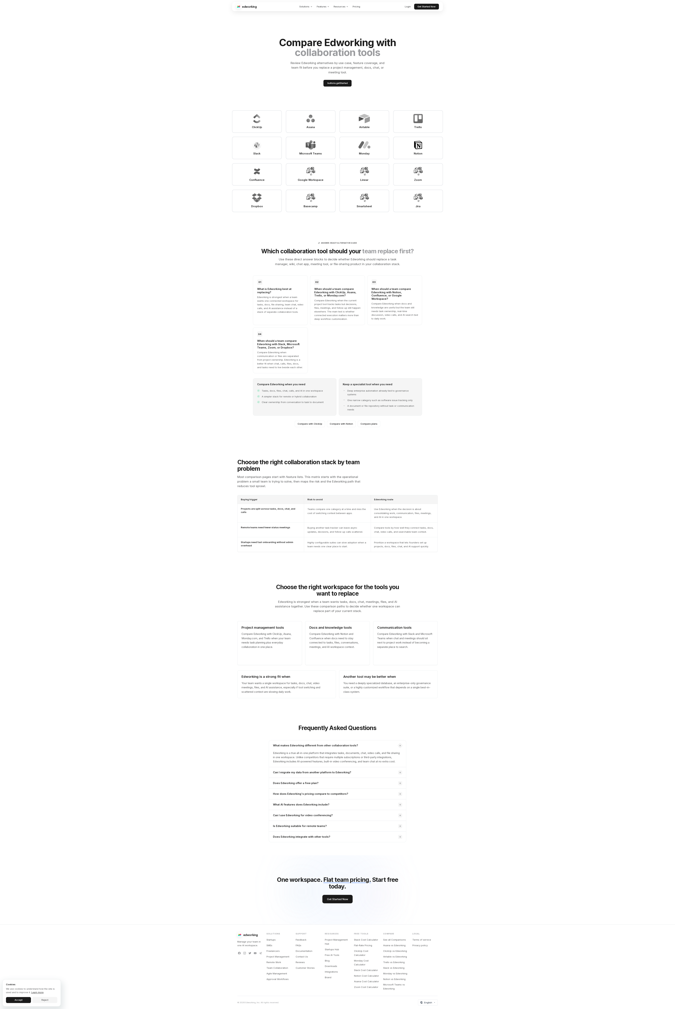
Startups (271, 939)
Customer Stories (305, 967)
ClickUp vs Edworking (395, 951)
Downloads (331, 966)
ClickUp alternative (253, 654)
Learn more (37, 992)
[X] (250, 953)
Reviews (300, 962)
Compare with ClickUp (310, 423)
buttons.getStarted (337, 83)
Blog (327, 960)
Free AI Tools (332, 955)
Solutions (304, 6)
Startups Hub (332, 949)
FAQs (298, 945)
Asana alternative (276, 654)
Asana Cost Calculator (366, 981)
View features (317, 659)
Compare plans (369, 423)
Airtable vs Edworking (395, 956)
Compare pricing (386, 659)
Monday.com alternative (256, 659)
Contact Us (302, 956)
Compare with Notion (341, 423)
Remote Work (273, 962)
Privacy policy (420, 945)
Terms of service (421, 939)
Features (321, 6)
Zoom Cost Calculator (366, 987)
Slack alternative (387, 654)
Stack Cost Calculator (366, 939)
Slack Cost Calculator (366, 970)
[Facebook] (239, 953)
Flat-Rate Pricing (363, 945)
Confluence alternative (345, 654)
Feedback (301, 939)
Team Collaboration (277, 967)
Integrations (331, 971)
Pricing (356, 6)
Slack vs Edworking (393, 967)
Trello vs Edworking (394, 962)
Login (408, 6)
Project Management (277, 956)
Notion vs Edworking (394, 979)
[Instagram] (245, 953)
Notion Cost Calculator (366, 975)
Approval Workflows (277, 979)
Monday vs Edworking (395, 973)
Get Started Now (426, 6)
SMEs (269, 945)
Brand (328, 977)
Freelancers (273, 951)
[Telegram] (261, 953)
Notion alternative (319, 654)
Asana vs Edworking (394, 945)
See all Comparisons (394, 939)
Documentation (304, 951)
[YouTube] (255, 953)
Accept (18, 999)
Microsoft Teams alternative (415, 654)
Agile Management (276, 973)
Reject (44, 999)
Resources (339, 6)
